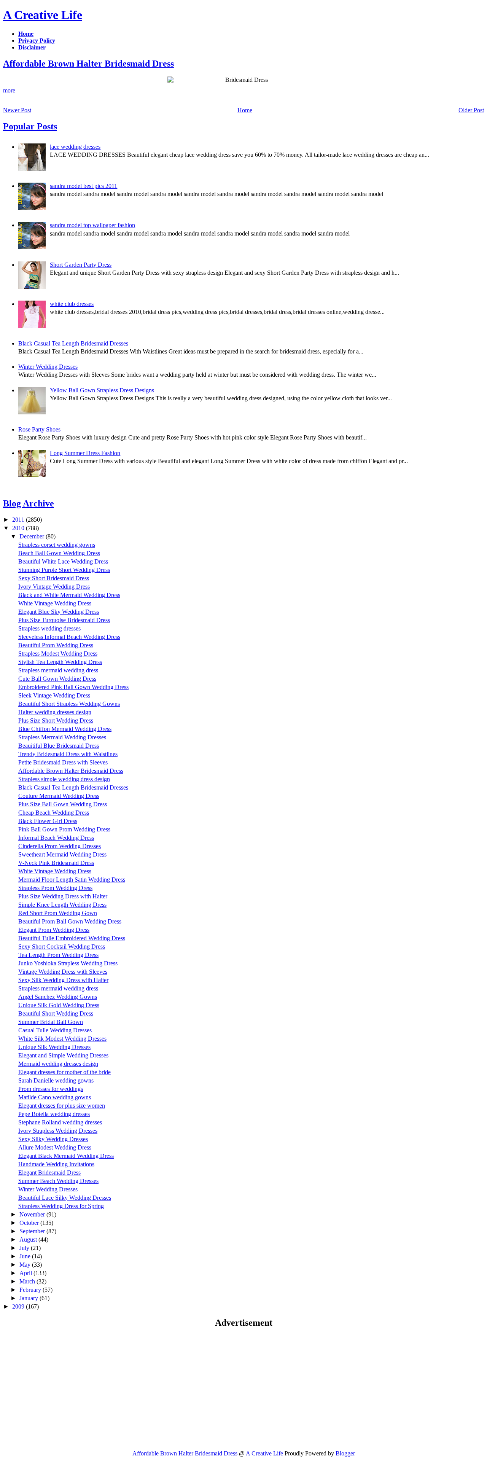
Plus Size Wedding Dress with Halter (62, 896)
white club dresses (72, 304)
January (29, 1298)
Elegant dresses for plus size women (61, 1105)
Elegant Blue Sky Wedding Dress (58, 611)
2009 (19, 1306)
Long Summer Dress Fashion (85, 453)
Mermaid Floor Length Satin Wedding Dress (71, 879)
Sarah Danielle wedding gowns (56, 1080)
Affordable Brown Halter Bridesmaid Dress (88, 63)
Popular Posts (30, 126)
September (32, 1231)
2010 (19, 528)
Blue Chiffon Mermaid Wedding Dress (64, 729)
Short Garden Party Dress (80, 264)
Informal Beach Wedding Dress (56, 837)
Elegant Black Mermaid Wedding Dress (66, 1156)
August (28, 1239)
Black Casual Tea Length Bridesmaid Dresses (73, 343)
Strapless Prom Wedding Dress (55, 888)
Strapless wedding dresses (49, 628)
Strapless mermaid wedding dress (58, 670)
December (32, 536)
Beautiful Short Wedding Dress (55, 1013)
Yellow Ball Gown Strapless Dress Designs (102, 390)
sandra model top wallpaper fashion (92, 225)
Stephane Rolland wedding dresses (60, 1122)
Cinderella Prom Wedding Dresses (59, 846)
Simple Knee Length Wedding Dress (62, 904)
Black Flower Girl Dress (47, 821)
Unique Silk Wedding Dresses (54, 1047)
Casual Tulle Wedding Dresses (55, 1030)
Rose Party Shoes (39, 429)
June (25, 1256)
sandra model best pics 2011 (83, 186)
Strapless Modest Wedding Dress (57, 653)
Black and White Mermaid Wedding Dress (69, 595)
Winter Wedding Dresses (48, 366)
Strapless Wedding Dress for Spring (61, 1206)
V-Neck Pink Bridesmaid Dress (56, 863)
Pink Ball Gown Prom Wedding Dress (64, 829)
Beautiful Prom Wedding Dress (55, 645)
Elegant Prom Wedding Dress (53, 930)
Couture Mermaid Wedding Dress (58, 796)
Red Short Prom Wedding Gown (57, 913)
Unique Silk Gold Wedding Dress (58, 1005)
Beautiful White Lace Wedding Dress (63, 561)
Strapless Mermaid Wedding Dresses (62, 737)
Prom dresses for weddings (50, 1089)
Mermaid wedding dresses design (58, 1063)
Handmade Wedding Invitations (56, 1164)
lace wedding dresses (75, 146)
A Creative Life (42, 15)
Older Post (471, 110)
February (31, 1289)
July (25, 1248)
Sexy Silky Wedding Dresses (53, 1139)
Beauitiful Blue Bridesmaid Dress (58, 745)
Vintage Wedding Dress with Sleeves (62, 971)
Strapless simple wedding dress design (64, 779)
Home (244, 110)
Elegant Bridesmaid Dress (49, 1172)
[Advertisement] (67, 1388)
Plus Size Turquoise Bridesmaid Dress (64, 620)
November (32, 1214)
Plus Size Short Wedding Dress (55, 720)
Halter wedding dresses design (54, 712)
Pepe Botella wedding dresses (54, 1114)
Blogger (345, 1453)
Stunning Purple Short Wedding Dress (64, 570)
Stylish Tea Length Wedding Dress (60, 662)
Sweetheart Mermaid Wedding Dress (62, 854)
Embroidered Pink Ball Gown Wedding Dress (73, 687)
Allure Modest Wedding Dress (54, 1147)
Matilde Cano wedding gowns (54, 1097)
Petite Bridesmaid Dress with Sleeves (63, 762)
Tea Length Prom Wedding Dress (58, 955)
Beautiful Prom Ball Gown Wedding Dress (69, 921)
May (25, 1264)
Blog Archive (28, 503)
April (26, 1273)
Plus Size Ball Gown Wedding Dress (62, 804)
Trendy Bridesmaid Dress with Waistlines (68, 754)
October (29, 1223)
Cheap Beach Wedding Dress (53, 812)
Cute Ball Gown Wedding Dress (57, 678)
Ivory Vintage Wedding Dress (54, 586)
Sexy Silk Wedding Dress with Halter (63, 980)
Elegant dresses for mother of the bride (64, 1072)
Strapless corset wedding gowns (56, 544)
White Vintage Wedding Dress (54, 603)
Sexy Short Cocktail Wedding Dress (61, 946)
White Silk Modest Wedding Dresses (62, 1038)
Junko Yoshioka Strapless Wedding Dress (68, 963)
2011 (19, 519)
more (9, 90)
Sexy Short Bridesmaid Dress (53, 578)
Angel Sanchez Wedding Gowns (57, 997)
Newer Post (17, 110)
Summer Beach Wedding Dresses (58, 1181)
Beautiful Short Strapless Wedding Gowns (69, 704)
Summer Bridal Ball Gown (50, 1022)
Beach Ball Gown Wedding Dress (59, 553)
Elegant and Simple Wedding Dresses (63, 1055)
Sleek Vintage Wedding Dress (54, 695)
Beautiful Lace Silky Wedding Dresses (64, 1197)
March (28, 1281)
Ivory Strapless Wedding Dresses (57, 1130)
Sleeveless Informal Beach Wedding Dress (69, 637)
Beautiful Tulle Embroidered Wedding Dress (71, 938)
